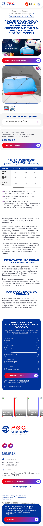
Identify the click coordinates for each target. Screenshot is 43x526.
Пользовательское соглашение (14, 497)
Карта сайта (6, 499)
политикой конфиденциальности (18, 382)
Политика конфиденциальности (14, 496)
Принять (10, 519)
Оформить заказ (12, 145)
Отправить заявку (15, 376)
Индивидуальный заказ (15, 60)
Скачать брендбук (19, 487)
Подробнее (9, 514)
